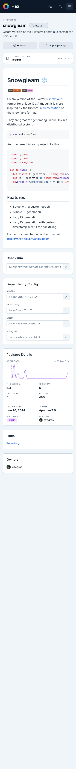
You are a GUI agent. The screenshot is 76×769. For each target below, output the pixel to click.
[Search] (60, 6)
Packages (11, 19)
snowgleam (15, 25)
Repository (13, 443)
